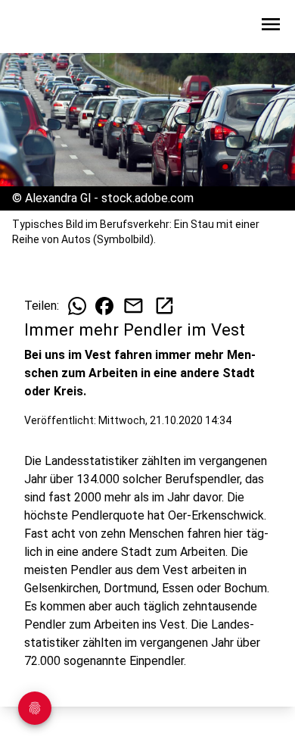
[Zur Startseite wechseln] (48, 27)
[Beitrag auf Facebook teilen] (104, 306)
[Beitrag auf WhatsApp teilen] (77, 306)
